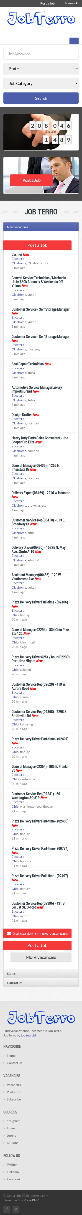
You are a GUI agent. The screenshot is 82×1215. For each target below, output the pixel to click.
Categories (14, 983)
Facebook (13, 1179)
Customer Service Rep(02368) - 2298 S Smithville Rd (39, 713)
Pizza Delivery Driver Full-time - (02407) (40, 875)
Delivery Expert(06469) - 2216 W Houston (41, 492)
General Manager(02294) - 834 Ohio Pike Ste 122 (40, 631)
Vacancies (14, 1085)
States (11, 973)
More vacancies (41, 957)
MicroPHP (31, 1200)
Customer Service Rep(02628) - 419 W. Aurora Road (39, 686)
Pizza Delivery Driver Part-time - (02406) (40, 821)
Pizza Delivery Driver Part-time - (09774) (40, 848)
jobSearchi (28, 1035)
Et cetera (18, 258)
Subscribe (14, 1099)
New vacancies (17, 227)
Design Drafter (22, 414)
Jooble (11, 1135)
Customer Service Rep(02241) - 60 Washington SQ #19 (36, 795)
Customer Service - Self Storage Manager (40, 309)
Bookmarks (72, 3)
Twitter (12, 1165)
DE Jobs (12, 1143)
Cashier (17, 254)
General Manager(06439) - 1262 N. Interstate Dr (36, 467)
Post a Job (47, 3)
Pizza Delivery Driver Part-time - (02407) (40, 738)
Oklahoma (19, 263)
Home (11, 1055)
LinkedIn (13, 1172)
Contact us (14, 1063)
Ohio (15, 615)
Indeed (11, 1128)
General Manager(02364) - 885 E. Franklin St (41, 768)
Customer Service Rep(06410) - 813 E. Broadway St (38, 522)
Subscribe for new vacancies (40, 933)
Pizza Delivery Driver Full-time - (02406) (40, 602)
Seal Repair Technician (28, 363)
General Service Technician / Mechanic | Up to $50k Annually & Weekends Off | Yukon (39, 281)
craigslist (13, 1121)
